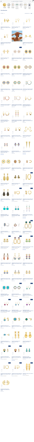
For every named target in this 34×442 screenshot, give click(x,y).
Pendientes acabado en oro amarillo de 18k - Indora (27, 151)
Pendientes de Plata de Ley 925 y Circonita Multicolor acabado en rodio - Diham (28, 215)
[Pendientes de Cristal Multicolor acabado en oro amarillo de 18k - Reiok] (17, 256)
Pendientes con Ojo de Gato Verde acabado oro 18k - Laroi (28, 247)
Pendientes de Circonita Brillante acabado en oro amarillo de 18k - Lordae (17, 200)
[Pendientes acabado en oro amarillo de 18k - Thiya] (17, 177)
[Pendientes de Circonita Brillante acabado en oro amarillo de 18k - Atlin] (28, 272)
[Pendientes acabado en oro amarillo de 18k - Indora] (28, 144)
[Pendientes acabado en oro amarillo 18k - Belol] (6, 399)
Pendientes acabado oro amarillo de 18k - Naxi (28, 373)
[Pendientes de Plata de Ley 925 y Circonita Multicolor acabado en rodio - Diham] (28, 208)
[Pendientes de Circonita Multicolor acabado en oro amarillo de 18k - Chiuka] (28, 98)
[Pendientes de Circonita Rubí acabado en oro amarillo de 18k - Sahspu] (6, 67)
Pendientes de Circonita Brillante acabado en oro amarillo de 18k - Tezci (28, 184)
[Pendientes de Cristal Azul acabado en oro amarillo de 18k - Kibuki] (6, 334)
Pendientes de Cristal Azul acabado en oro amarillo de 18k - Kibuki (6, 342)
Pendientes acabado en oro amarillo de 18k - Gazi (16, 27)
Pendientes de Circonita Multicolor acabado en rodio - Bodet (16, 295)
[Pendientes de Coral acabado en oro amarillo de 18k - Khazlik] (6, 98)
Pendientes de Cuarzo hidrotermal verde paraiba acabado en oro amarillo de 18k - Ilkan (17, 437)
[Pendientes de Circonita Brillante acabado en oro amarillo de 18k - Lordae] (17, 192)
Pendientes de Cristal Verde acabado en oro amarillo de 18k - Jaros (17, 136)
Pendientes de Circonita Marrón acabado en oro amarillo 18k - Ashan (5, 421)
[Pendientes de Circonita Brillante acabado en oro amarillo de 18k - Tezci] (28, 177)
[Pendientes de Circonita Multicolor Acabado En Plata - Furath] (17, 144)
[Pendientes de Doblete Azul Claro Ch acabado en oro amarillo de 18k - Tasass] (17, 82)
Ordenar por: (27, 13)
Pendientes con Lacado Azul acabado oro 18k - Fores (27, 406)
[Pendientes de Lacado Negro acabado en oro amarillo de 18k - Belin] (6, 192)
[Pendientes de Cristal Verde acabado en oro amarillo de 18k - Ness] (28, 319)
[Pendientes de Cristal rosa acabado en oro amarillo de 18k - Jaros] (28, 113)
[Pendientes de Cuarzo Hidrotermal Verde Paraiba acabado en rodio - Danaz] (28, 350)
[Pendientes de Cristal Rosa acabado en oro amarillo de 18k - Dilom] (28, 414)
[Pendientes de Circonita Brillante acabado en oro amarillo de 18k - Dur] (28, 36)
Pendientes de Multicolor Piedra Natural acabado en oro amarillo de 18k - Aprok (17, 105)
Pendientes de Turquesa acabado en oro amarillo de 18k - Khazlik (28, 89)
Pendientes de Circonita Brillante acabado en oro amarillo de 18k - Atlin (28, 279)
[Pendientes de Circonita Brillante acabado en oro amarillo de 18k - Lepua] (17, 272)
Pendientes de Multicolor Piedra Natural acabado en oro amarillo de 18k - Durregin (17, 121)
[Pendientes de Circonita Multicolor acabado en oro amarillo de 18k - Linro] (6, 144)
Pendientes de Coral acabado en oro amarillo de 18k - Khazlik (5, 104)
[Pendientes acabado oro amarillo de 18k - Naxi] (28, 367)
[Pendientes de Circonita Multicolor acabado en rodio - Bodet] (17, 287)
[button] (1, 23)
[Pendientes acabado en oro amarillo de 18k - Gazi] (17, 20)
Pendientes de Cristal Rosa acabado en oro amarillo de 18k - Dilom (28, 421)
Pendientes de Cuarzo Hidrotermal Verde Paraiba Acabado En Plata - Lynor (5, 215)
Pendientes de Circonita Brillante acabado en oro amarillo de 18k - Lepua (17, 279)
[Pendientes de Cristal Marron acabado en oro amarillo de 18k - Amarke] (17, 161)
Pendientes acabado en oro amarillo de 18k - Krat (27, 27)
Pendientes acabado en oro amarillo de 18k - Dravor (27, 135)
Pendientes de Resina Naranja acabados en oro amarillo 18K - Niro (16, 357)
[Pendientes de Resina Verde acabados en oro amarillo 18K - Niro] (6, 350)
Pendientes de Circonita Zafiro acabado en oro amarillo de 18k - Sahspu (28, 59)
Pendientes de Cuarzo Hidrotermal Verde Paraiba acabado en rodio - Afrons (16, 215)
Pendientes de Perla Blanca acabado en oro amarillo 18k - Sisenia (16, 390)
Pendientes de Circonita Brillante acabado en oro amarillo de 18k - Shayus (17, 59)
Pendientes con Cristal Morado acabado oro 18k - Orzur (16, 247)
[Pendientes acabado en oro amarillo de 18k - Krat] (28, 20)
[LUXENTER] (17, 1)
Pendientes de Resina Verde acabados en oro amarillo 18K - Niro (5, 357)
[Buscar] (30, 1)
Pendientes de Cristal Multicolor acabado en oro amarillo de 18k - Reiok (17, 263)
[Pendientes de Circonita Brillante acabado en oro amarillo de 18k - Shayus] (17, 51)
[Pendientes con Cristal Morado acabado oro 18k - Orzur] (17, 240)
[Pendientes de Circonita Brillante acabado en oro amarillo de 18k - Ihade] (28, 192)
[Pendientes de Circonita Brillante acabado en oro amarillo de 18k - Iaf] (17, 367)
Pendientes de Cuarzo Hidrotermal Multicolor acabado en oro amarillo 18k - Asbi (17, 421)
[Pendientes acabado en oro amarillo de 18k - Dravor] (28, 129)
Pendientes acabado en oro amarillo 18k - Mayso (16, 406)
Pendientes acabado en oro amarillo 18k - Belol (5, 406)
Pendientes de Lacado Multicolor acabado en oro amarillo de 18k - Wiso (6, 263)
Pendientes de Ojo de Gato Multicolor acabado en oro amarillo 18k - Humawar (27, 390)
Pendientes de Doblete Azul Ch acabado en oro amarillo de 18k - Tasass (6, 90)
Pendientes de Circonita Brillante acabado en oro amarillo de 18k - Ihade (28, 200)
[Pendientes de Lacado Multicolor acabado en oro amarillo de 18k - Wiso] (6, 256)
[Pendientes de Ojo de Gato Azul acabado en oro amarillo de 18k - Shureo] (28, 256)
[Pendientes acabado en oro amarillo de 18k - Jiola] (6, 429)
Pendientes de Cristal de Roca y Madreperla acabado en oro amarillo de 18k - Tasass (27, 74)
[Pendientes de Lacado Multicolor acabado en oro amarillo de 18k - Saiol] (28, 161)
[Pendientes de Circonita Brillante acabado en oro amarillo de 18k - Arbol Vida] (6, 36)
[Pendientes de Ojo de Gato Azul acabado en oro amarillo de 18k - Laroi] (6, 272)
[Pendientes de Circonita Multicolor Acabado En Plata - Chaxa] (17, 224)
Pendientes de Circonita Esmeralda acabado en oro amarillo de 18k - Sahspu (17, 74)
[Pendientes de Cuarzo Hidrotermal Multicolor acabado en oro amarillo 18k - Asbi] (17, 414)
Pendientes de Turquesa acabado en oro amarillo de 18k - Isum (6, 168)
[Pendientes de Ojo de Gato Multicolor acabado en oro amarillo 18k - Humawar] (28, 382)
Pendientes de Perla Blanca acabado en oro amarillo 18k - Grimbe (5, 390)
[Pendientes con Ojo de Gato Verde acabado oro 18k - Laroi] (28, 240)
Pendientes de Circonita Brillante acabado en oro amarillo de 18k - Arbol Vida (6, 43)
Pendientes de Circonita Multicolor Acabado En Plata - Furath (16, 152)
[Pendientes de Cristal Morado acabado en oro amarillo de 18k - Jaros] (6, 129)
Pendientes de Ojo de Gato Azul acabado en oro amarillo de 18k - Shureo (28, 263)
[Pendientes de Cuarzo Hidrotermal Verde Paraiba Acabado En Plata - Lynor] (6, 208)
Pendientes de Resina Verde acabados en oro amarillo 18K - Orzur (27, 232)
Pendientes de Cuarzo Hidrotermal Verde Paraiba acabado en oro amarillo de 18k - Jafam (28, 295)
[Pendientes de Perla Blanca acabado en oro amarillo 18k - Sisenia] (17, 382)
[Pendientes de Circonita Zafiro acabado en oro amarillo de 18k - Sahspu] (28, 51)
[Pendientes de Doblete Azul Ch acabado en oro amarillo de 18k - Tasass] (6, 82)
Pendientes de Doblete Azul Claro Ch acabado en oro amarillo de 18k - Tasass (17, 90)
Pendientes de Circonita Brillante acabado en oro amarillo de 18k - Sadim (6, 374)
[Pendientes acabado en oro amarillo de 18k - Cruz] (6, 51)
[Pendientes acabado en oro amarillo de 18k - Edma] (17, 334)
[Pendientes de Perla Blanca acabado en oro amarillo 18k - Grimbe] (6, 382)
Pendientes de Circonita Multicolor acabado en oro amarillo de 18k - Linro (5, 152)
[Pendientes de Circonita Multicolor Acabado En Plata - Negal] (6, 224)
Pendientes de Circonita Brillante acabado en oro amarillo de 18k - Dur (28, 43)
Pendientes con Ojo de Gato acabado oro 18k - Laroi (5, 247)
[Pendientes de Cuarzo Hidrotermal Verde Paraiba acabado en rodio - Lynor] (6, 287)
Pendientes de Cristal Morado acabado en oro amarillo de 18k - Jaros (6, 136)
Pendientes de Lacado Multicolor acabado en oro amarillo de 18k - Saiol (28, 168)
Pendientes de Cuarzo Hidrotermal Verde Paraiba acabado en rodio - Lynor (5, 295)
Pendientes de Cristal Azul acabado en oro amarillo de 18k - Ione (6, 326)
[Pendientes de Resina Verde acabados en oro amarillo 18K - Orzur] (28, 224)
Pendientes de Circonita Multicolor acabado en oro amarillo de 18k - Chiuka (27, 105)
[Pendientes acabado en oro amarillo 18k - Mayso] (17, 399)
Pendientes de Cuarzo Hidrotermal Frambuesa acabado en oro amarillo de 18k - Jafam (6, 311)
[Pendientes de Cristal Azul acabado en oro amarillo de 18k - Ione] (6, 319)
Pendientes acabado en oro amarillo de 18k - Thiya (16, 183)
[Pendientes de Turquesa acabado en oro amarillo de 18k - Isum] (6, 161)
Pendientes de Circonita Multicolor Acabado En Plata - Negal (5, 232)
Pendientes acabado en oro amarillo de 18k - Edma (16, 341)
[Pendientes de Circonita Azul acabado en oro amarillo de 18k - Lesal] (6, 20)
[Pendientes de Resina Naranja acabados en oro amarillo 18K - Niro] (17, 350)
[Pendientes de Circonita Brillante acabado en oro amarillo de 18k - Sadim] (6, 367)
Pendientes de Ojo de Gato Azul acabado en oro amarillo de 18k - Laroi (6, 279)
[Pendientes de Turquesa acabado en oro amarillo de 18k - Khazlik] (28, 82)
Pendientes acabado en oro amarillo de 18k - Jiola (5, 436)
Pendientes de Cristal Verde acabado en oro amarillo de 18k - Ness (28, 326)
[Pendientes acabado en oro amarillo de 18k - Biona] (28, 334)
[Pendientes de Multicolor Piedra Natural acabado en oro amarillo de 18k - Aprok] (17, 98)
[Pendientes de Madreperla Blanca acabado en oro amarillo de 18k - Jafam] (28, 429)
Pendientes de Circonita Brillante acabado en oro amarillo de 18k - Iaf (17, 374)
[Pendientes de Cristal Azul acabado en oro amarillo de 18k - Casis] (17, 319)
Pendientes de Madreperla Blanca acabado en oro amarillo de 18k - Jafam (28, 437)
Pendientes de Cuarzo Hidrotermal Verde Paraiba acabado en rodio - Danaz (27, 357)
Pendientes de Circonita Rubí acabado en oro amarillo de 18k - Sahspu (6, 74)
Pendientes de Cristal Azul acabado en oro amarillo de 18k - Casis (17, 326)
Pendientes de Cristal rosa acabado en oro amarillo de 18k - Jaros (28, 121)
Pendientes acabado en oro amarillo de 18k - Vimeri (5, 183)
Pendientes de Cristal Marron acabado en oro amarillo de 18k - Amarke (17, 168)
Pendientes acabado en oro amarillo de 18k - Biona (27, 341)
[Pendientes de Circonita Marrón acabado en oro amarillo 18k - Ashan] (6, 414)
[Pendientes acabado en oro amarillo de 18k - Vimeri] (6, 177)
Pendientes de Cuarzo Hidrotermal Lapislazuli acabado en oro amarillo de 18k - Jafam (17, 311)
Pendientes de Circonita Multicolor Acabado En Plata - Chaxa (16, 232)
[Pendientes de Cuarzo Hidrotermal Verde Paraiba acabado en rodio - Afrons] (17, 208)
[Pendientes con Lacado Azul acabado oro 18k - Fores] (28, 399)
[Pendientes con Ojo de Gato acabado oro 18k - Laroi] (6, 240)
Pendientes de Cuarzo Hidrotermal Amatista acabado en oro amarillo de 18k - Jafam (28, 311)
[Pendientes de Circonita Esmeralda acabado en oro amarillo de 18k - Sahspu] (17, 67)
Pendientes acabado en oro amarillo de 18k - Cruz (5, 58)
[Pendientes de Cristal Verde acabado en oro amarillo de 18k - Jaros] (17, 129)
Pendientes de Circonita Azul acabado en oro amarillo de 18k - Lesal (6, 27)
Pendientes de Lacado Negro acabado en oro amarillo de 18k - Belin (6, 200)
